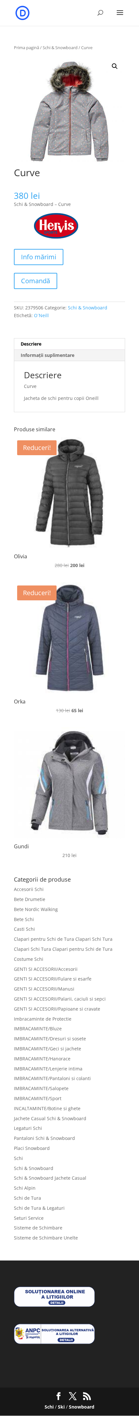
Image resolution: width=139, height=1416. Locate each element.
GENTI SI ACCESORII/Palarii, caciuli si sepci (60, 999)
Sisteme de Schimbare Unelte (46, 1238)
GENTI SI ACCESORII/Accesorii (46, 969)
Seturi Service (29, 1218)
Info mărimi (38, 256)
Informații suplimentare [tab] (47, 355)
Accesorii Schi (29, 889)
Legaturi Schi (28, 1128)
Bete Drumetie (29, 899)
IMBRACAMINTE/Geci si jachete (47, 1049)
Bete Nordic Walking (36, 909)
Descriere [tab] (31, 344)
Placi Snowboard (32, 1148)
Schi (18, 1158)
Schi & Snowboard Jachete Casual (50, 1178)
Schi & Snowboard (60, 47)
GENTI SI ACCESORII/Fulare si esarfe (52, 979)
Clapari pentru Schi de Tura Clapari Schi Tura (63, 939)
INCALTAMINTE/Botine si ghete (47, 1108)
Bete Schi (24, 919)
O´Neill (41, 315)
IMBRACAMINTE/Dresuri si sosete (50, 1038)
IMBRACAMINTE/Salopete (41, 1088)
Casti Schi (24, 929)
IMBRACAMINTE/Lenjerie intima (48, 1069)
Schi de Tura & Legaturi (39, 1208)
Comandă (35, 280)
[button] (115, 66)
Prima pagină (26, 47)
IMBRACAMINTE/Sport (37, 1098)
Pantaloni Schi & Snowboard (44, 1138)
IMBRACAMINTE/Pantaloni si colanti (52, 1078)
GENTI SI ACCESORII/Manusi (44, 989)
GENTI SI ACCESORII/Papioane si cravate (57, 1009)
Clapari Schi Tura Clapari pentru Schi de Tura (63, 949)
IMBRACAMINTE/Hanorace (42, 1059)
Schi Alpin (25, 1188)
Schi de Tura (27, 1198)
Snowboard (81, 1407)
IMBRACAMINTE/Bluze (38, 1028)
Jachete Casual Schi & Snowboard (50, 1118)
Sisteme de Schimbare (38, 1228)
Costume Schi (28, 959)
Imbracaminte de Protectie (42, 1019)
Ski (61, 1407)
